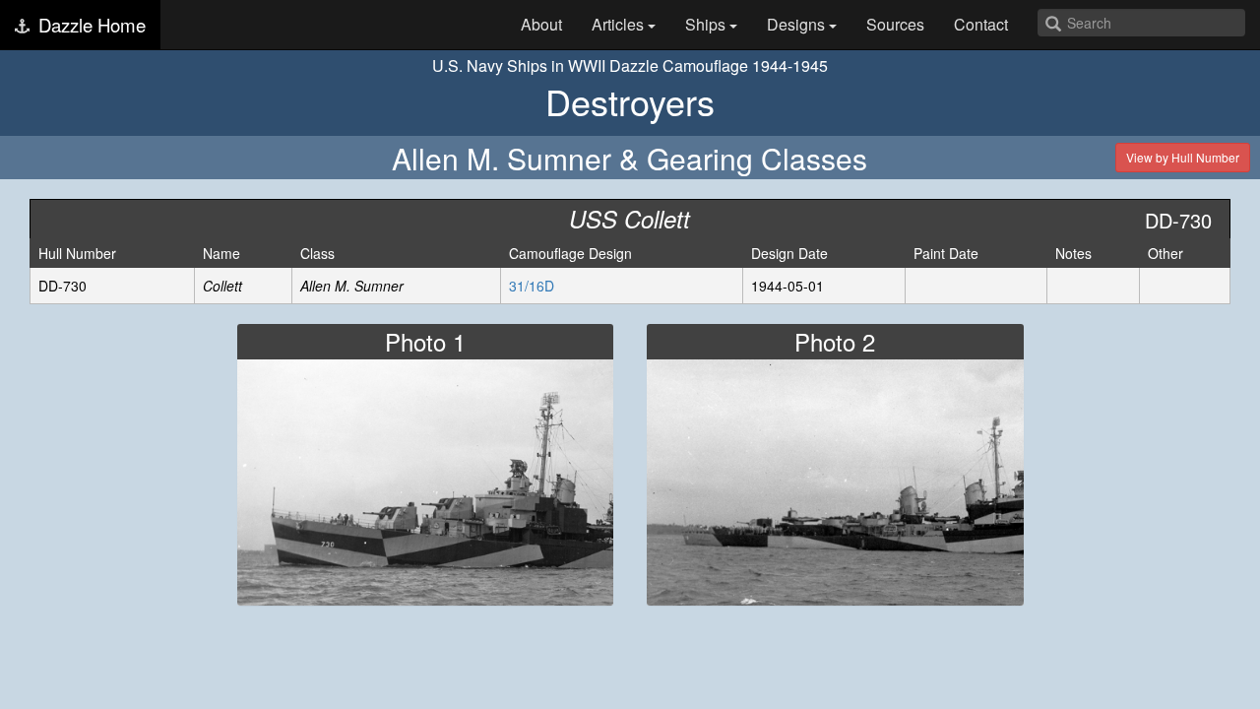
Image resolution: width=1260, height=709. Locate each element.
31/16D (531, 285)
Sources (895, 24)
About (541, 24)
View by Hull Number (1182, 157)
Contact (981, 24)
